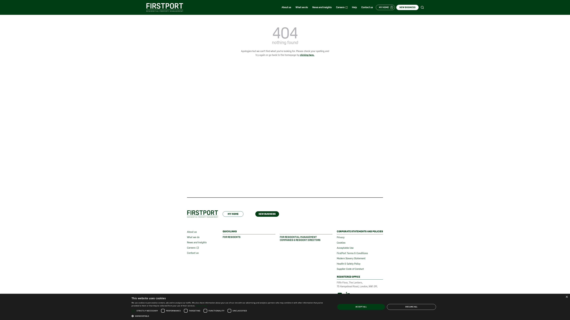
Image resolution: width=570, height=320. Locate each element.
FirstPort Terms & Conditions (352, 253)
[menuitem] (286, 7)
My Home (233, 214)
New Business (267, 214)
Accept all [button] (361, 306)
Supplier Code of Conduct (350, 269)
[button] (231, 316)
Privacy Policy (201, 305)
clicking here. (307, 55)
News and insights (197, 242)
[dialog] (285, 307)
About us (192, 231)
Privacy (341, 237)
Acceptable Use (345, 247)
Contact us (193, 253)
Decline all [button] (411, 306)
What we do (193, 237)
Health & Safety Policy (348, 263)
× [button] (567, 297)
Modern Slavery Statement (351, 258)
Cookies (341, 242)
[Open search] (422, 7)
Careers (191, 247)
